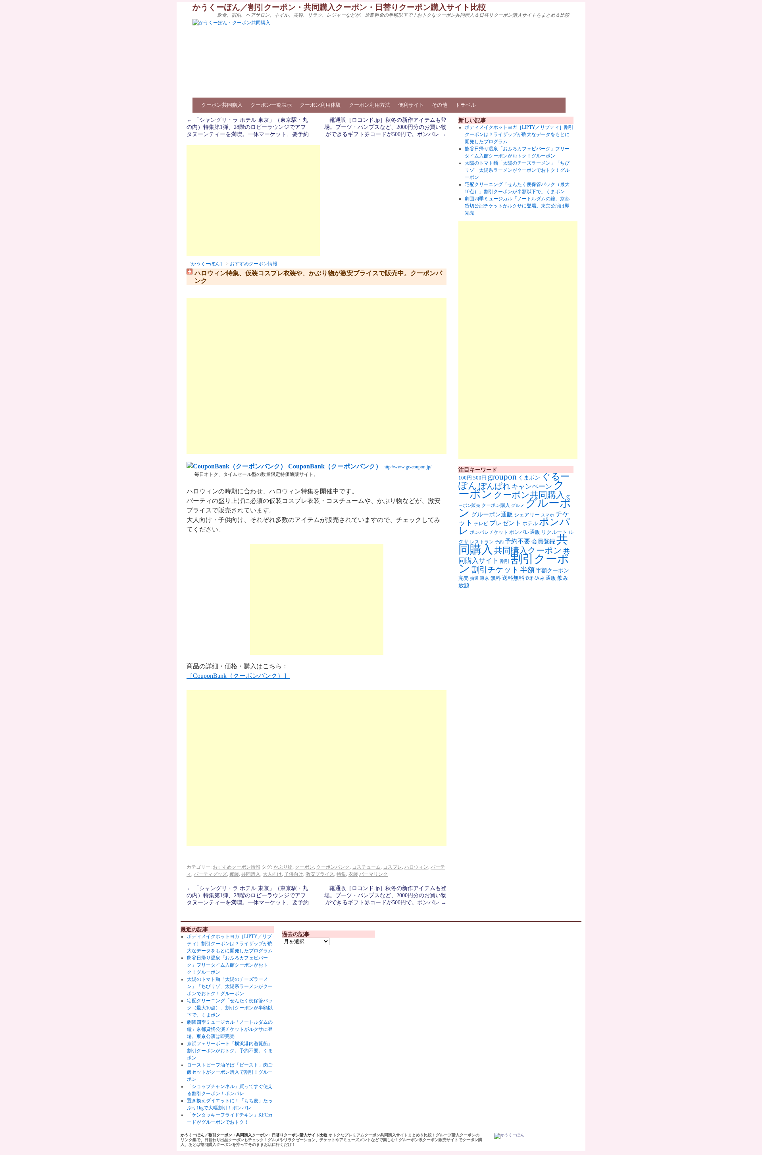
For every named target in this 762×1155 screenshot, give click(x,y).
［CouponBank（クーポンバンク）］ (238, 675)
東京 (484, 578)
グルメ (517, 505)
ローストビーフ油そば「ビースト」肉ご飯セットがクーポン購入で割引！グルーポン (230, 1072)
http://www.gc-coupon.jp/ (407, 467)
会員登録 (543, 541)
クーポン (304, 867)
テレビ (481, 523)
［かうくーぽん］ (206, 264)
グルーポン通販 (492, 514)
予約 (499, 542)
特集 (341, 874)
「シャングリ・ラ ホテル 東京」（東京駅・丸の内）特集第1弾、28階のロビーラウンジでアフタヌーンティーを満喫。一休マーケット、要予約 (248, 127)
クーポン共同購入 (221, 105)
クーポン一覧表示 (271, 105)
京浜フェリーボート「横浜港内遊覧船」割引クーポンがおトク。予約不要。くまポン (230, 1051)
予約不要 (517, 541)
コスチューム (366, 867)
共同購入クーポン (528, 550)
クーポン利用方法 (369, 105)
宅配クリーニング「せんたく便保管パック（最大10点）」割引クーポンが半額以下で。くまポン (230, 1008)
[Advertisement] (253, 200)
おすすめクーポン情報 (253, 264)
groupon (502, 477)
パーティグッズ (210, 874)
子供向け (293, 874)
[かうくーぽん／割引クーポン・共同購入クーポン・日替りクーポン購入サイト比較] (509, 1136)
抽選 (474, 578)
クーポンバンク (333, 867)
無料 (496, 578)
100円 (465, 478)
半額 (527, 570)
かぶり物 (282, 867)
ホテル (530, 523)
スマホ (547, 514)
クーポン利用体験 (320, 105)
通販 (551, 578)
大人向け (272, 874)
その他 (439, 105)
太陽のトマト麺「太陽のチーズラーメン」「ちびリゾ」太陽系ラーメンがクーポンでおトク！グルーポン (517, 170)
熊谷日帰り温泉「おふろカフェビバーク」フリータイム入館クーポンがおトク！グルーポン (227, 965)
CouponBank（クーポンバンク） (334, 466)
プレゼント (505, 523)
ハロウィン (416, 867)
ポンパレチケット (489, 532)
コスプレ (392, 867)
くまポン (529, 478)
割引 (505, 561)
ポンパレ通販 (524, 532)
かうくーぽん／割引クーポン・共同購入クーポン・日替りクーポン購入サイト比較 (339, 7)
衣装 (353, 874)
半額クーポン (552, 571)
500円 (480, 478)
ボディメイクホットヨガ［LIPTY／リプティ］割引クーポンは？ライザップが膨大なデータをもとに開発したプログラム (519, 134)
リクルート (554, 532)
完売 (463, 578)
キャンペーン (532, 486)
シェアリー (527, 515)
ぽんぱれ (494, 486)
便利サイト (411, 105)
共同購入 (250, 874)
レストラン (482, 541)
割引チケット (495, 569)
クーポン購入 (495, 505)
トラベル (465, 105)
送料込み (535, 578)
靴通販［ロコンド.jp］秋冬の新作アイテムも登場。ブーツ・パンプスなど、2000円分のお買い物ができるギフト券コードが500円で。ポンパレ (385, 127)
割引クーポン (513, 564)
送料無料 (513, 578)
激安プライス (320, 874)
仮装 (234, 874)
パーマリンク (373, 874)
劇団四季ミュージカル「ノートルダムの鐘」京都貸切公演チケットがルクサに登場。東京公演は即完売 (517, 206)
